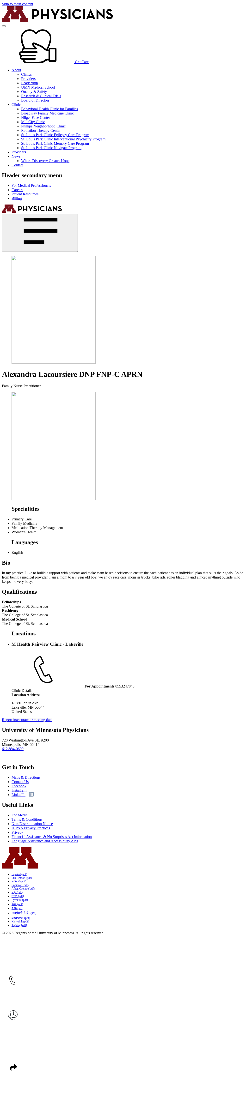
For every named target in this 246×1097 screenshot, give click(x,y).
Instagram (19, 790)
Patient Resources (25, 194)
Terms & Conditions (27, 819)
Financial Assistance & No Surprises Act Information (52, 837)
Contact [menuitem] (17, 165)
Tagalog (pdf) (19, 925)
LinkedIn (18, 795)
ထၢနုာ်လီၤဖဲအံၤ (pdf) (24, 913)
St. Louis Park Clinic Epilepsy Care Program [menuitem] (55, 135)
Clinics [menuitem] (26, 74)
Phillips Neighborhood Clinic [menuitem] (43, 126)
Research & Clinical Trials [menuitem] (41, 96)
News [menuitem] (16, 156)
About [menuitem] (16, 70)
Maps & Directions (26, 777)
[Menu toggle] (4, 26)
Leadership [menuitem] (29, 83)
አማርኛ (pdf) (19, 881)
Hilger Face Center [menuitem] (35, 117)
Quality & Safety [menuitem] (34, 92)
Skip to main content (17, 4)
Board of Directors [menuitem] (35, 100)
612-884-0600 (13, 749)
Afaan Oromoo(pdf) (23, 888)
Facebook (19, 786)
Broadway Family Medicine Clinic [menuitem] (47, 113)
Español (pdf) (19, 874)
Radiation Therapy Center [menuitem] (41, 130)
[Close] (40, 233)
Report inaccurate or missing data (27, 720)
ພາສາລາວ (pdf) (21, 918)
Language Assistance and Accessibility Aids (45, 841)
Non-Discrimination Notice (32, 824)
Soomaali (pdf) (20, 885)
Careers (17, 190)
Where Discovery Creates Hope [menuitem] (45, 161)
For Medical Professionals (31, 185)
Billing (17, 198)
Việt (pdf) (17, 892)
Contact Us (20, 782)
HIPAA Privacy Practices (31, 828)
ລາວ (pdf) (17, 908)
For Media (19, 815)
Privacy (17, 832)
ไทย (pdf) (17, 904)
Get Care (81, 62)
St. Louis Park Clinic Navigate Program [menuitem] (51, 148)
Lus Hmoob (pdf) (22, 878)
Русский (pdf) (20, 900)
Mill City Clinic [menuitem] (33, 122)
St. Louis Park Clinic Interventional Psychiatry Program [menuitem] (63, 139)
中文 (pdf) (18, 896)
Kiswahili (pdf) (20, 921)
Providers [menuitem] (28, 79)
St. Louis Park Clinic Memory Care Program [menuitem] (55, 143)
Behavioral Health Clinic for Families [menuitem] (49, 109)
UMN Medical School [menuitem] (38, 87)
